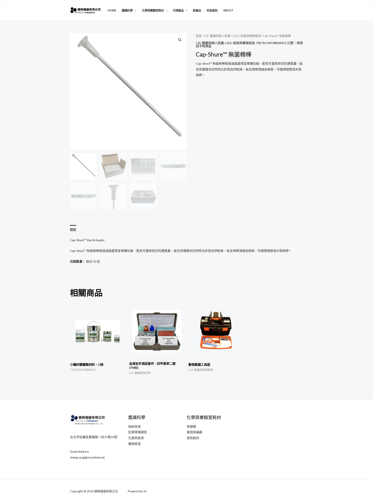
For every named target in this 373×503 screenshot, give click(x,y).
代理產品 (178, 10)
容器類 (191, 426)
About (228, 10)
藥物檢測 (134, 444)
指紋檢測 (134, 426)
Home (112, 10)
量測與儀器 (194, 432)
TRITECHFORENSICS (271, 43)
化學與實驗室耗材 (153, 10)
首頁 (199, 35)
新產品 (197, 10)
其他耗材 (193, 438)
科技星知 (212, 10)
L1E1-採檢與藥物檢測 (247, 35)
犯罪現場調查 (137, 432)
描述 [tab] (73, 229)
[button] (134, 10)
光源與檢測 (136, 438)
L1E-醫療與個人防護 (217, 35)
